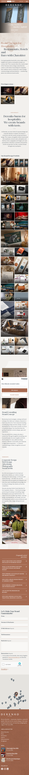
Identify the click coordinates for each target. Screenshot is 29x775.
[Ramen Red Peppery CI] (21, 216)
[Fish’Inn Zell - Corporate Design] (14, 239)
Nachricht (4, 640)
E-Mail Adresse (5, 628)
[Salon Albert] (21, 225)
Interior (4, 1)
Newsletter (4, 735)
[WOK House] (21, 279)
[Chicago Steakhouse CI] (21, 350)
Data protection (5, 739)
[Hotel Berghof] (21, 198)
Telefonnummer (5, 634)
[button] (10, 706)
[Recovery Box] (7, 207)
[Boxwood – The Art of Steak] (21, 189)
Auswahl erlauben (14, 394)
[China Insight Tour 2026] (3, 749)
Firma (2, 616)
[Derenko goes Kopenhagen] (3, 760)
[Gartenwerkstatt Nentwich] (7, 341)
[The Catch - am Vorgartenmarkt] (21, 252)
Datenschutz (5, 653)
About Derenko (5, 732)
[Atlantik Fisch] (7, 310)
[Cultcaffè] (21, 265)
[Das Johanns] (7, 189)
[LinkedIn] (8, 769)
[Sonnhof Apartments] (7, 252)
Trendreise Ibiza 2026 (11, 753)
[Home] (14, 6)
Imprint (3, 737)
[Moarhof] (7, 225)
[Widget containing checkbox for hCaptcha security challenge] (11, 664)
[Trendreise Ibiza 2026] (3, 755)
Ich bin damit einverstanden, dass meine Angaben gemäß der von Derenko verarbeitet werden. (15, 657)
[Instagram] (14, 1)
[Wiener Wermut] (7, 261)
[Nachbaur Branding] (21, 207)
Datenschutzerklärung (13, 657)
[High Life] (21, 162)
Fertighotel (4, 741)
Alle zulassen (14, 390)
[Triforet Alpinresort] (7, 274)
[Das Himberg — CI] (21, 287)
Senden (4, 669)
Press (2, 734)
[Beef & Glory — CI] (21, 341)
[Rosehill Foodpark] (21, 314)
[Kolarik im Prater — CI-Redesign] (21, 296)
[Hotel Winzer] (14, 176)
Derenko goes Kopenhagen (13, 758)
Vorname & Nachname (7, 622)
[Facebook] (13, 1)
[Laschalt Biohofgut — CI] (14, 328)
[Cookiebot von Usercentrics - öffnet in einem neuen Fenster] (21, 379)
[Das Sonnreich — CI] (7, 350)
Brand (9, 1)
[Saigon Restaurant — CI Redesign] (7, 296)
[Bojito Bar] (7, 99)
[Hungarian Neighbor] (7, 90)
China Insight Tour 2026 (12, 748)
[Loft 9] (21, 90)
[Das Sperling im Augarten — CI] (21, 305)
